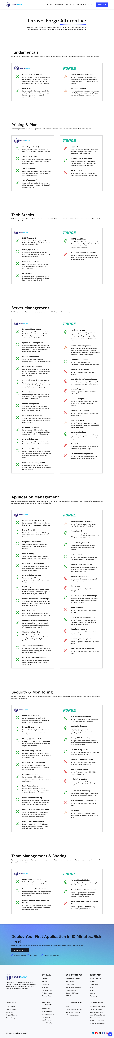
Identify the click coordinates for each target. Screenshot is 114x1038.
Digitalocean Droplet (73, 979)
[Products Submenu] (63, 4)
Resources (80, 4)
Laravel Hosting (47, 1023)
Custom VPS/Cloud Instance (72, 994)
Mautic (92, 990)
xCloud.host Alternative (97, 1024)
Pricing (49, 4)
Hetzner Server (71, 990)
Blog (67, 1006)
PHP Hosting (46, 1008)
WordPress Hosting (48, 1014)
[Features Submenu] (74, 4)
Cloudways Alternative (97, 1006)
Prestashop (93, 996)
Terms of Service (11, 1009)
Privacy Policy (10, 1006)
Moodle (92, 993)
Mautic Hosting (47, 1020)
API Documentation (72, 1015)
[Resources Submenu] (85, 4)
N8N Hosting (46, 1017)
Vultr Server (70, 981)
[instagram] (107, 1033)
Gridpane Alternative (96, 1012)
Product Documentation (73, 1009)
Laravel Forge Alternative (98, 1015)
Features (69, 4)
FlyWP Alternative (96, 1009)
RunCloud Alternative (97, 1021)
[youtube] (96, 1033)
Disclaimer (9, 1012)
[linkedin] (93, 1033)
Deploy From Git (95, 979)
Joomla (92, 987)
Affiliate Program (47, 993)
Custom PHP (94, 984)
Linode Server (70, 984)
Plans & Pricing (47, 990)
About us (45, 987)
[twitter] (100, 1033)
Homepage (45, 979)
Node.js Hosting (47, 1011)
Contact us (45, 984)
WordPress (93, 981)
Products (58, 4)
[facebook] (103, 1033)
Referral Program (47, 996)
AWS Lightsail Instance (73, 987)
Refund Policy (10, 1018)
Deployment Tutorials (73, 1012)
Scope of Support (11, 1015)
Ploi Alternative (95, 1018)
